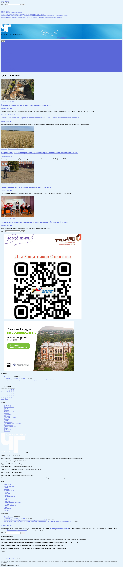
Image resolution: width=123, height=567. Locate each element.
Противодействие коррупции (12, 71)
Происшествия (8, 62)
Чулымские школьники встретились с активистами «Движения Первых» (34, 222)
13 (5, 393)
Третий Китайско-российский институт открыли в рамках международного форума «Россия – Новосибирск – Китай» (34, 15)
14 (7, 393)
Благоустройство (12, 48)
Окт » (6, 399)
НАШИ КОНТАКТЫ (10, 69)
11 (1, 393)
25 (1, 397)
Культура (10, 53)
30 (11, 397)
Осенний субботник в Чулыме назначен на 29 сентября (26, 187)
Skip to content (5, 1)
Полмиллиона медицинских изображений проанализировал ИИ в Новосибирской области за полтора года (31, 17)
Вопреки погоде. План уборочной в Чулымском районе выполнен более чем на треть (39, 152)
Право (9, 47)
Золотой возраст (5, 11)
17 (13, 393)
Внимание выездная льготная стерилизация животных (26, 105)
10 (13, 391)
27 (5, 397)
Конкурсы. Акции (12, 65)
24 (13, 395)
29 (9, 397)
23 (11, 395)
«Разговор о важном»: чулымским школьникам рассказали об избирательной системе (40, 118)
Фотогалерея (11, 68)
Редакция (3, 108)
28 (7, 397)
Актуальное (8, 44)
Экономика (7, 56)
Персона (7, 59)
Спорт (9, 54)
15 (9, 393)
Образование (11, 51)
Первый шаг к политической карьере (11, 12)
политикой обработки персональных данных (89, 561)
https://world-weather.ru (61, 37)
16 (11, 393)
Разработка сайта (9, 558)
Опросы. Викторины (13, 66)
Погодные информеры (61, 38)
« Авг (2, 399)
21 (7, 395)
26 (3, 397)
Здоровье (10, 45)
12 (3, 393)
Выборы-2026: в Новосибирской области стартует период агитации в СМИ (22, 14)
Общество (7, 50)
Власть (6, 57)
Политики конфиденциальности (17, 530)
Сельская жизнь (8, 60)
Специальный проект (10, 63)
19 (3, 395)
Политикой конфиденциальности (59, 528)
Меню (2, 41)
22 (9, 395)
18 (1, 395)
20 (5, 395)
